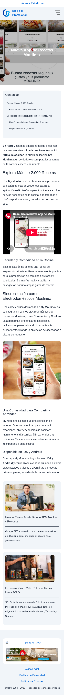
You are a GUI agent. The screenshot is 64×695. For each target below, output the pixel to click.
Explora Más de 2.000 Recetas (20, 103)
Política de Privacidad (32, 675)
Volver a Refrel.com (32, 3)
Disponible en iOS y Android (21, 129)
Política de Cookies (32, 681)
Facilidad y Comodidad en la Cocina (25, 109)
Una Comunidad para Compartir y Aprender (28, 122)
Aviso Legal (32, 669)
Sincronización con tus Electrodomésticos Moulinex (29, 116)
